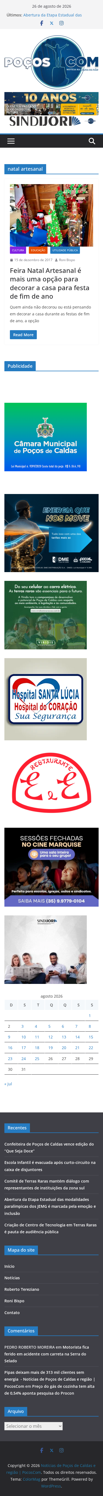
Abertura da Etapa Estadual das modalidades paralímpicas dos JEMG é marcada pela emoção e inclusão (50, 1206)
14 (77, 1037)
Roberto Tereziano (21, 1289)
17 (23, 1047)
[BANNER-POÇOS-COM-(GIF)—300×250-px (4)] (45, 406)
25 (37, 1058)
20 (64, 1047)
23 (10, 1058)
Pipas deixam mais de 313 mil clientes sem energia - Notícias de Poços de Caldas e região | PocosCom (49, 1379)
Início (9, 1266)
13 (64, 1037)
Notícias (12, 1277)
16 (10, 1047)
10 (23, 1037)
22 (91, 1047)
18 (37, 1047)
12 (50, 1037)
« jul (8, 1083)
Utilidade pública (65, 250)
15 (91, 1037)
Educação (38, 250)
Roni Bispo (67, 260)
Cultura (18, 250)
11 (37, 1037)
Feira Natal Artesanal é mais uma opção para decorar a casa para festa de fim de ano (50, 283)
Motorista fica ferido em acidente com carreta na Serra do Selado (46, 1353)
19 (50, 1047)
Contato (12, 1312)
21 (77, 1047)
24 (23, 1058)
